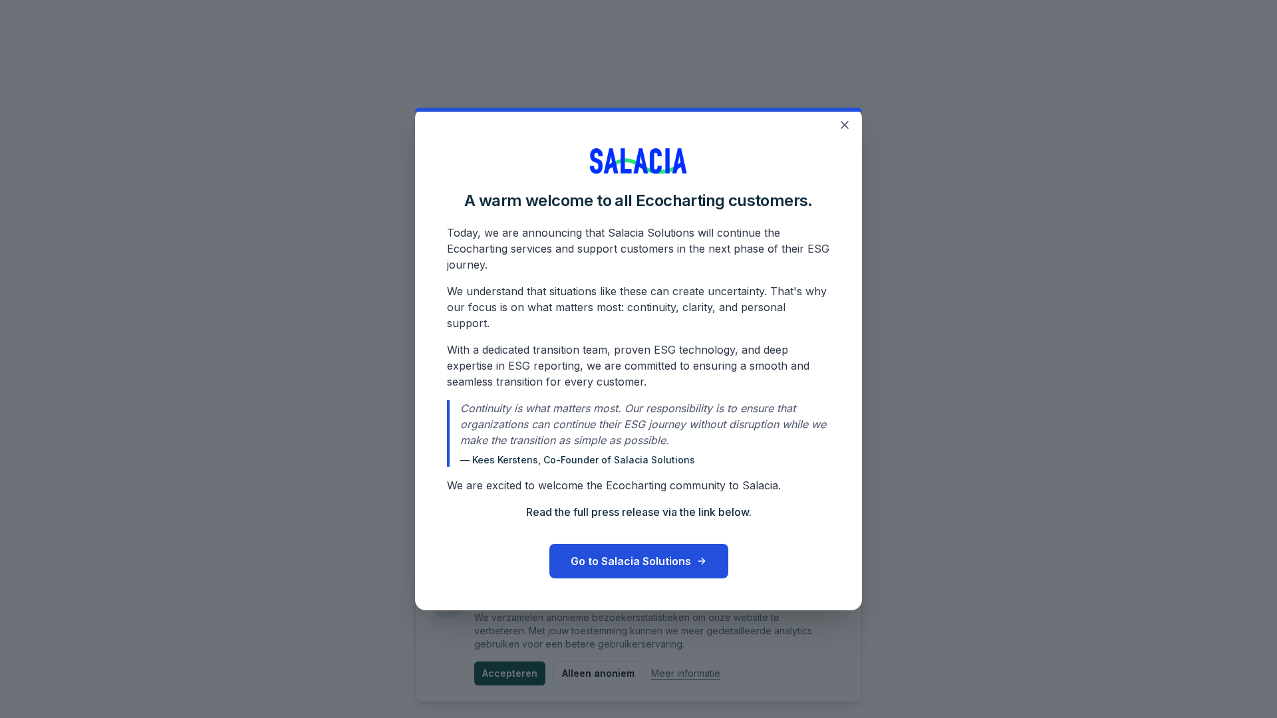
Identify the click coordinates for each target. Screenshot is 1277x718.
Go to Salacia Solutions (631, 561)
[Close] (844, 125)
